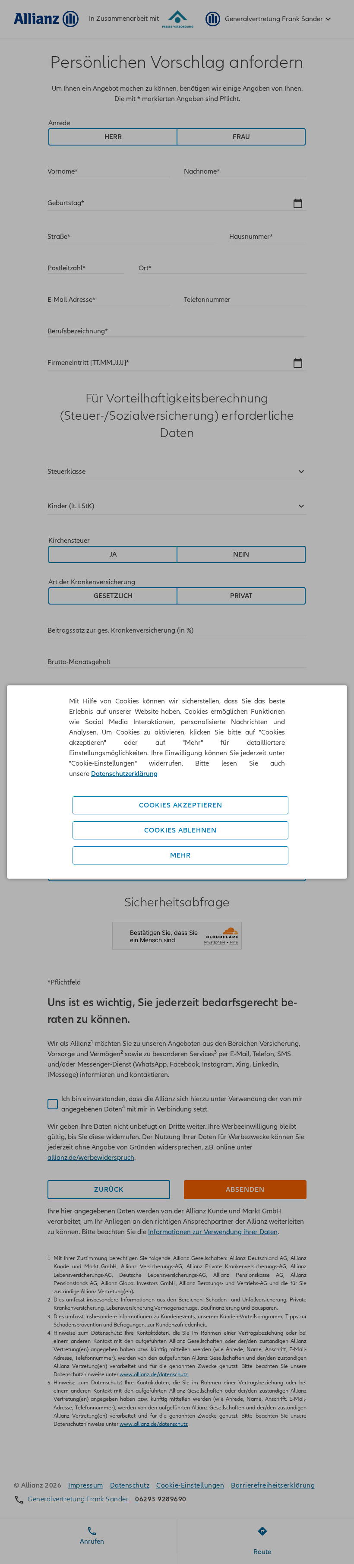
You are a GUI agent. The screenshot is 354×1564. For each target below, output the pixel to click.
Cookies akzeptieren (180, 805)
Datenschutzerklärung (124, 773)
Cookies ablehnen (180, 830)
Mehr (180, 855)
